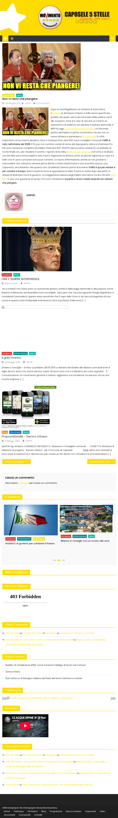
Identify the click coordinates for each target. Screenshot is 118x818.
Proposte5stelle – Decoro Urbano (24, 436)
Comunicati (24, 814)
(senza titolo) (12, 671)
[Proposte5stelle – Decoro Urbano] (59, 406)
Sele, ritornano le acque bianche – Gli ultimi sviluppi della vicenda (57, 784)
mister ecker (12, 784)
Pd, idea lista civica (33, 633)
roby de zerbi (12, 633)
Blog (5, 432)
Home (7, 811)
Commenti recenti (17, 746)
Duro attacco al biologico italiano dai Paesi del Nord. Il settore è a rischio (43, 678)
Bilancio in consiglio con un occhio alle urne (29, 540)
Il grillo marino (11, 357)
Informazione (20, 353)
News (19, 95)
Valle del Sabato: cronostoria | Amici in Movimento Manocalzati (39, 639)
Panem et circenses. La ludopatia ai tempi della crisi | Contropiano (40, 773)
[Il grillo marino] (59, 328)
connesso (23, 483)
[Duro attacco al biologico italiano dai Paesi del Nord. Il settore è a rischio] (86, 522)
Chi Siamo (33, 811)
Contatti (38, 814)
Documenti (15, 432)
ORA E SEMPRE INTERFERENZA (20, 279)
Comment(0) (42, 103)
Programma (56, 811)
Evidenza (7, 274)
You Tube (11, 708)
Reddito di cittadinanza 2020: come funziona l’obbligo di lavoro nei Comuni (45, 665)
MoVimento (8, 95)
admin (28, 103)
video (102, 811)
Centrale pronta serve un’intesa (77, 633)
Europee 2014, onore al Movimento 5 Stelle (103, 461)
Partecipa (19, 811)
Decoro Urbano (73, 811)
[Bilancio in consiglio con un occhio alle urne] (30, 519)
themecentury (50, 807)
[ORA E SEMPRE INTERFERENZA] (59, 249)
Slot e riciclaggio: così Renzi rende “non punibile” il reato (18, 461)
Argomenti (90, 811)
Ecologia (65, 544)
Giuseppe (51, 633)
